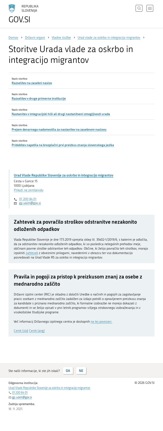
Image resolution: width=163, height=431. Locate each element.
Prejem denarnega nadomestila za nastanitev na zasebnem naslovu (59, 129)
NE (81, 370)
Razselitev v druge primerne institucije (39, 98)
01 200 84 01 (28, 199)
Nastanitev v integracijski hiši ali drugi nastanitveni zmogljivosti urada (61, 114)
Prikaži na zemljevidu (28, 190)
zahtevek (32, 253)
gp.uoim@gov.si (30, 203)
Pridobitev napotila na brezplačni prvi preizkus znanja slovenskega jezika (63, 145)
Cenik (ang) (37, 331)
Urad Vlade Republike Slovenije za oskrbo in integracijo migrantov (63, 175)
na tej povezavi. (101, 322)
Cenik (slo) (21, 331)
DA (68, 370)
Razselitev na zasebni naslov (32, 83)
